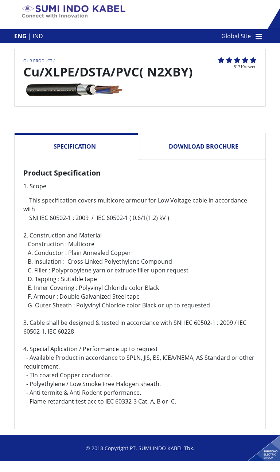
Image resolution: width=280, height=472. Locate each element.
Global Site (236, 36)
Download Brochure (203, 146)
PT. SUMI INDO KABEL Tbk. (162, 448)
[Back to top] (267, 459)
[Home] (74, 12)
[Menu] (259, 36)
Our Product (37, 60)
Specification (75, 146)
